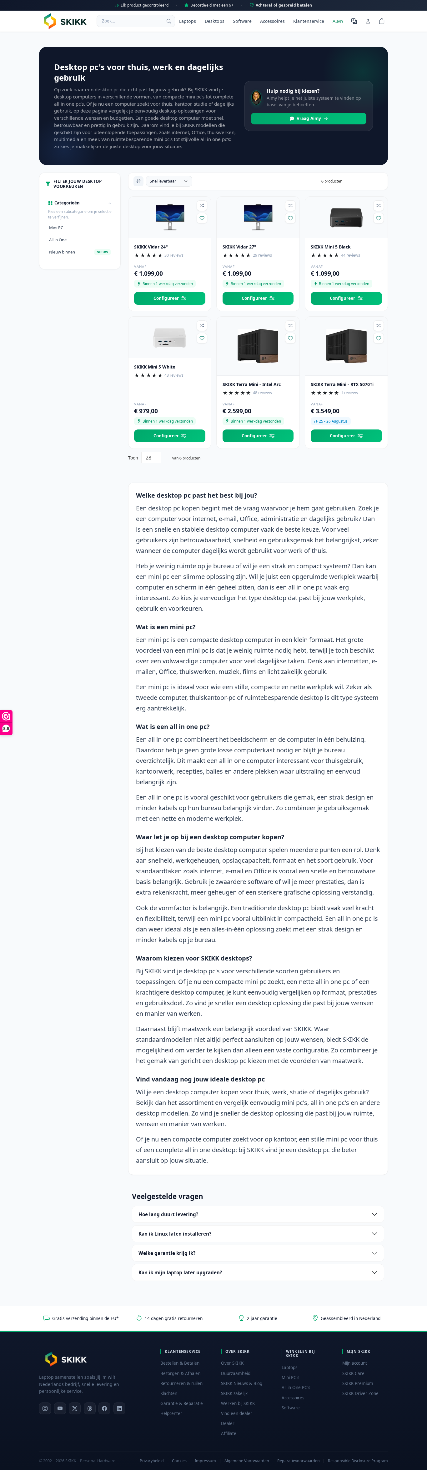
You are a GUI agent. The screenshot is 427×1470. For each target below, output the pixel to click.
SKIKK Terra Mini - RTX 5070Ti (342, 384)
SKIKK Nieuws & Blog (241, 1383)
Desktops (214, 21)
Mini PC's (290, 1377)
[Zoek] (169, 21)
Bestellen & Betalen (179, 1363)
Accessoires (272, 21)
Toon (133, 458)
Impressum (205, 1460)
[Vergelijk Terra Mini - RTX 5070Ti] (378, 325)
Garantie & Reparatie (181, 1403)
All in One (58, 240)
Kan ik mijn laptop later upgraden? (180, 1272)
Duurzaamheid (235, 1373)
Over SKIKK (232, 1363)
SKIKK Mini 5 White (154, 367)
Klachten (168, 1393)
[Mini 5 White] (170, 336)
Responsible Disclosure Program (358, 1460)
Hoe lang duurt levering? (168, 1214)
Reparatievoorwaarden (298, 1460)
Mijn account (354, 1363)
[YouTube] (60, 1408)
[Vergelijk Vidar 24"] (202, 205)
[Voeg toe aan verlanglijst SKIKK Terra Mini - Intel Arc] (290, 338)
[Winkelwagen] (381, 21)
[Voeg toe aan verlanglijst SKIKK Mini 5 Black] (378, 218)
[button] (80, 203)
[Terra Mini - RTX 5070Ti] (346, 345)
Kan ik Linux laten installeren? (174, 1234)
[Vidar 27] (258, 216)
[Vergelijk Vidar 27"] (290, 205)
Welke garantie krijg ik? (166, 1253)
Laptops (187, 21)
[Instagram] (45, 1408)
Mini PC (56, 227)
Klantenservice (308, 21)
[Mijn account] (368, 21)
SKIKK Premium (357, 1383)
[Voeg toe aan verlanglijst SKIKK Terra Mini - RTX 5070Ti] (378, 338)
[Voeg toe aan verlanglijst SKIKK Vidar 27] (290, 218)
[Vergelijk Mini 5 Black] (378, 205)
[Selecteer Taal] (354, 21)
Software (242, 21)
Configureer (166, 298)
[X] (75, 1408)
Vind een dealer (236, 1413)
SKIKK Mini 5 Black (331, 247)
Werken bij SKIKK (238, 1403)
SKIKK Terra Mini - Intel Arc (252, 384)
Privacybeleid (152, 1460)
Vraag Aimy (309, 118)
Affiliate (228, 1433)
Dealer (227, 1423)
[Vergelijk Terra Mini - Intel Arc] (290, 325)
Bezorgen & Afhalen (180, 1373)
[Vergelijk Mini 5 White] (202, 325)
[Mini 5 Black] (346, 216)
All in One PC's (296, 1387)
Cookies (179, 1460)
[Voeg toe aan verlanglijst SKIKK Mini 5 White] (202, 338)
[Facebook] (104, 1408)
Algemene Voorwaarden (246, 1460)
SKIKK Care (353, 1373)
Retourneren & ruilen (181, 1383)
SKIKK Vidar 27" (239, 247)
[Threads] (90, 1408)
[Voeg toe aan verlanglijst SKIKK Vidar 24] (202, 218)
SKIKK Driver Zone (360, 1393)
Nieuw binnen (78, 252)
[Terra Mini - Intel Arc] (258, 345)
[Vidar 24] (170, 216)
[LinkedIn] (119, 1408)
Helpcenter (171, 1413)
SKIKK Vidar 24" (151, 247)
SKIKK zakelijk (234, 1393)
